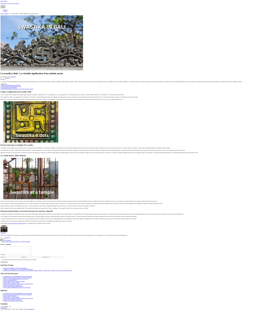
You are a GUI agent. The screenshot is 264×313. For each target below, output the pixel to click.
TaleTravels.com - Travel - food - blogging (10, 3)
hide (6, 84)
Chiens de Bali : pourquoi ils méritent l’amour (13, 286)
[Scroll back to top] (1, 310)
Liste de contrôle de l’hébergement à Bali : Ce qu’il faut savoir (16, 287)
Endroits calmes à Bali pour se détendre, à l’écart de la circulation (16, 241)
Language (3, 306)
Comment (3, 254)
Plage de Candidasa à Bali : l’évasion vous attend (14, 281)
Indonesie (5, 10)
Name (2, 257)
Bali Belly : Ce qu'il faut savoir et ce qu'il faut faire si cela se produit (18, 269)
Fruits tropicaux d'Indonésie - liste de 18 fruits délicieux (15, 268)
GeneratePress (31, 309)
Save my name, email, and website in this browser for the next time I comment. (19, 259)
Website (44, 257)
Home (2, 13)
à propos (5, 11)
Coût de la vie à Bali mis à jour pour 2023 (12, 285)
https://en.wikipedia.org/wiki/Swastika (17, 223)
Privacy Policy (4, 308)
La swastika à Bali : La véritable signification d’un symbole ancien (17, 276)
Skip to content (4, 1)
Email (23, 257)
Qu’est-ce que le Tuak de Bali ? (10, 280)
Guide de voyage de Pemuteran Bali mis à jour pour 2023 (15, 278)
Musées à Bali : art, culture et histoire (11, 282)
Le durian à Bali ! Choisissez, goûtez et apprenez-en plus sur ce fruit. (18, 283)
